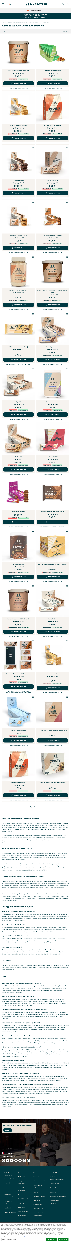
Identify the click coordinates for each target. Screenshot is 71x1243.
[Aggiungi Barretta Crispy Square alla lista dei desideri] (33, 697)
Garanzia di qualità (39, 1181)
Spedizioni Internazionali (9, 1195)
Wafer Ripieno (52, 619)
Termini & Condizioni (40, 1196)
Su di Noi (36, 1176)
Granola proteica (18, 564)
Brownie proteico (52, 674)
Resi (6, 1190)
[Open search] (9, 4)
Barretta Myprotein (18, 511)
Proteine (21, 1195)
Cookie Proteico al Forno (18, 235)
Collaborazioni (38, 1204)
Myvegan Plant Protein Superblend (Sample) (52, 730)
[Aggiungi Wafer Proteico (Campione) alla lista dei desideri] (33, 314)
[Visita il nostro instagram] (3, 1160)
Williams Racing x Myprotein (55, 1202)
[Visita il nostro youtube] (16, 1160)
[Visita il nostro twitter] (20, 1160)
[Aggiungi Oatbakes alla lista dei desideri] (33, 424)
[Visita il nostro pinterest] (24, 1160)
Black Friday (53, 1192)
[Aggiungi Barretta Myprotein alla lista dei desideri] (33, 478)
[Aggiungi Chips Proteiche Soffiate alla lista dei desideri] (67, 37)
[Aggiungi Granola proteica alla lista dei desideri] (33, 531)
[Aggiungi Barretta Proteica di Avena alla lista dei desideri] (33, 92)
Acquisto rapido (20, 83)
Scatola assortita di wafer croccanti (52, 782)
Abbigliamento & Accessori (23, 1182)
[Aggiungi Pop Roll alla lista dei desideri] (33, 369)
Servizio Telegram (55, 1188)
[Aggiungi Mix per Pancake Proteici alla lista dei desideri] (67, 92)
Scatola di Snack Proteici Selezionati (18, 674)
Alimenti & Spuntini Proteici (20, 22)
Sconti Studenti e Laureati (58, 1196)
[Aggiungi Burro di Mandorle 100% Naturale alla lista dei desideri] (33, 586)
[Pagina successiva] (40, 807)
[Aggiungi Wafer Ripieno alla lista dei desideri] (67, 586)
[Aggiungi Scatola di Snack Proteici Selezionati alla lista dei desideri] (33, 641)
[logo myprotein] (36, 4)
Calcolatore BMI (23, 1211)
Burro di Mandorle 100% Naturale (18, 619)
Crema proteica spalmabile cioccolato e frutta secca (52, 291)
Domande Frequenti (7, 1184)
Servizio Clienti (9, 1179)
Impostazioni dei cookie (10, 1149)
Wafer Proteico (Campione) (18, 347)
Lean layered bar (52, 456)
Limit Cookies (63, 1239)
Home (4, 22)
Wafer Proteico (52, 180)
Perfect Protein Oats (18, 782)
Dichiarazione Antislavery (38, 1186)
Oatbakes (18, 456)
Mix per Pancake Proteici (52, 125)
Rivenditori (37, 1200)
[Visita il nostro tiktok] (12, 1160)
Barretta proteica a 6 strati (52, 235)
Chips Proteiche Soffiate (52, 70)
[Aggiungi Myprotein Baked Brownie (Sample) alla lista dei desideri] (67, 478)
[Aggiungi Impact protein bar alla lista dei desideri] (67, 314)
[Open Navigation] (3, 4)
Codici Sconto (54, 1183)
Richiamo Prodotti (10, 1212)
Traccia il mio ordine (8, 1202)
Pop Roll (18, 402)
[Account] (63, 4)
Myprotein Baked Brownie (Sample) (52, 511)
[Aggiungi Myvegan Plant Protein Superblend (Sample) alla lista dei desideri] (67, 697)
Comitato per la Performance (38, 1214)
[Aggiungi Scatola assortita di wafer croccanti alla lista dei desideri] (67, 749)
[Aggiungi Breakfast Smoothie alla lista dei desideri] (67, 369)
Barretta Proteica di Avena (18, 125)
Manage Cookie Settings (9, 1239)
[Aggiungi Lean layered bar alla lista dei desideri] (67, 424)
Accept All (51, 1239)
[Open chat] (28, 1160)
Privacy (36, 1192)
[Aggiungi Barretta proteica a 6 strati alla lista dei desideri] (67, 202)
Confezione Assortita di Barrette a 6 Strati (52, 564)
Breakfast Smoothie (52, 402)
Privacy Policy (24, 1236)
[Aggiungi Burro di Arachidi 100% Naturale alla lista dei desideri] (33, 37)
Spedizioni (8, 1208)
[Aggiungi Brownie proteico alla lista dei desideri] (67, 641)
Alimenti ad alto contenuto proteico (40, 22)
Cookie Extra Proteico (18, 180)
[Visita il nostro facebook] (7, 1160)
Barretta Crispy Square (18, 730)
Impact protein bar (52, 347)
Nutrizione (9, 22)
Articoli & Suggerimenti (22, 1189)
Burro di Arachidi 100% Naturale (18, 70)
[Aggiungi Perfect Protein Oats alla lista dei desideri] (33, 749)
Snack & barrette (23, 1199)
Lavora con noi (38, 1208)
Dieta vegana (22, 1215)
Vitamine (21, 1203)
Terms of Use (34, 1236)
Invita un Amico (57, 1178)
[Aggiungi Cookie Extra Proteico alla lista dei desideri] (33, 147)
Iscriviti (7, 1130)
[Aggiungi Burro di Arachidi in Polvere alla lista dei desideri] (33, 257)
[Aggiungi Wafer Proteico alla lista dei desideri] (67, 147)
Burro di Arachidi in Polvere (18, 290)
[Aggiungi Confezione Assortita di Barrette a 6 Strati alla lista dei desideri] (67, 531)
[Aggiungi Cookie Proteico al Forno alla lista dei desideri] (33, 202)
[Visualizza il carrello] (67, 4)
